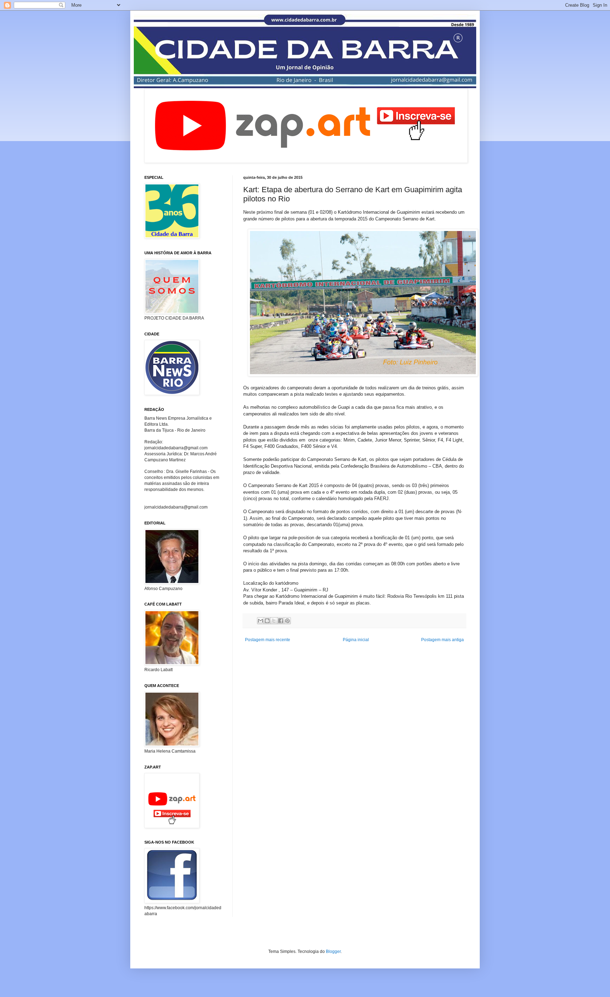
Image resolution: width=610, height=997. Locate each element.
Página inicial (356, 639)
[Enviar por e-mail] (260, 620)
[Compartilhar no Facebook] (280, 620)
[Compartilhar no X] (273, 620)
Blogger (333, 951)
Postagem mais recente (267, 639)
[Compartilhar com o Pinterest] (287, 620)
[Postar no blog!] (267, 620)
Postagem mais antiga (442, 639)
